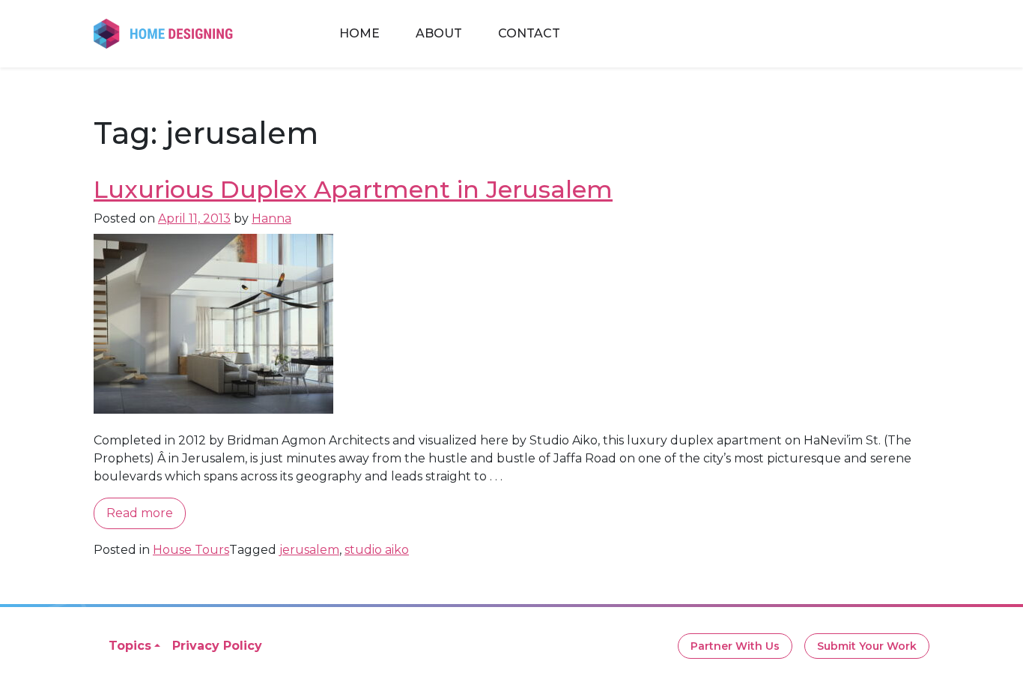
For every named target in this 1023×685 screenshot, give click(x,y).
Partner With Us (735, 646)
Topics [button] (130, 646)
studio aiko (376, 550)
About (439, 33)
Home (359, 33)
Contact (529, 33)
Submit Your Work (867, 646)
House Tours (191, 550)
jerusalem (309, 550)
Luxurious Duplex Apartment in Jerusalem (353, 189)
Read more (139, 513)
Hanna (271, 218)
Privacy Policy (217, 646)
